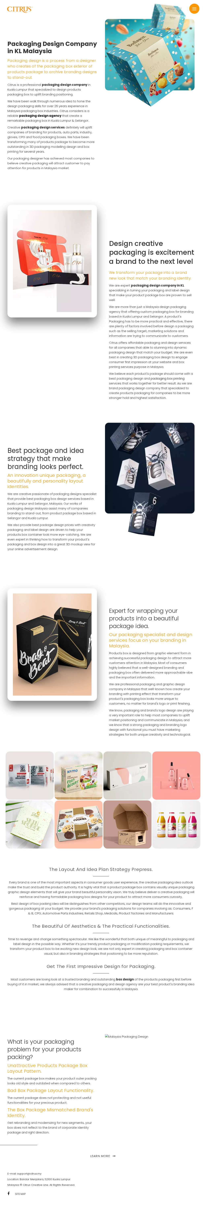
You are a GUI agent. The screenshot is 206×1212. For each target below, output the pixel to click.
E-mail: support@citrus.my (24, 1174)
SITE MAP (20, 1194)
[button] (194, 9)
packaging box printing (167, 378)
